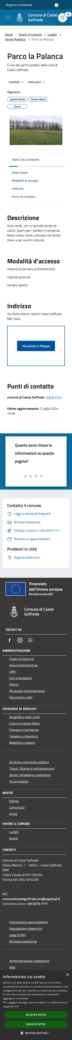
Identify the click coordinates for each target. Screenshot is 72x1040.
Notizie (14, 801)
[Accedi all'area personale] (56, 5)
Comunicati (17, 807)
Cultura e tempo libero (24, 723)
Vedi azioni (34, 82)
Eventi (13, 838)
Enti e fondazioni (20, 678)
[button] (35, 1033)
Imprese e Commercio (23, 729)
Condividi (14, 82)
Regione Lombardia (19, 4)
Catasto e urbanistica (23, 736)
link (17, 1006)
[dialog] (36, 1005)
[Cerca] (63, 17)
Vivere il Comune (31, 34)
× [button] (67, 974)
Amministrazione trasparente (29, 960)
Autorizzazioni (19, 781)
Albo (12, 967)
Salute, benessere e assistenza (30, 774)
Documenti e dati (20, 697)
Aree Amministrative (23, 665)
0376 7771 (54, 397)
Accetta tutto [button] (36, 1015)
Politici (13, 684)
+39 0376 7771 (37, 903)
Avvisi (13, 813)
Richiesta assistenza (23, 941)
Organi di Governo (21, 658)
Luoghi (52, 34)
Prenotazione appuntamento (28, 922)
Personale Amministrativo (27, 690)
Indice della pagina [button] (25, 159)
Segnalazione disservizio (25, 928)
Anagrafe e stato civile (24, 717)
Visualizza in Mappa (36, 346)
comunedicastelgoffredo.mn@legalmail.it (31, 898)
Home (9, 34)
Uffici (12, 671)
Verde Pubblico (15, 39)
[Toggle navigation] (8, 17)
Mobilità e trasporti (22, 742)
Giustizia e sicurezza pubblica (29, 762)
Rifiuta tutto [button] (35, 1024)
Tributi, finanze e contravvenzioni (32, 768)
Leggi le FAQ (17, 935)
